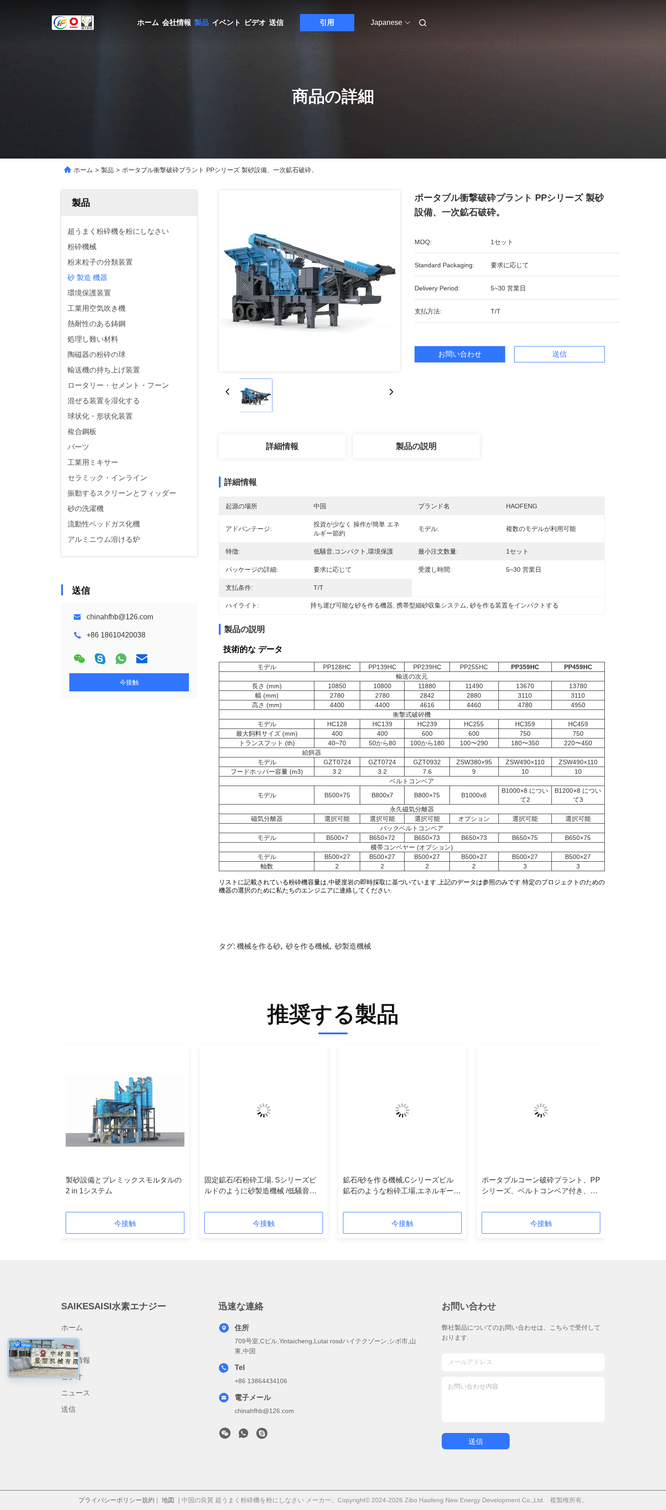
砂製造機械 (353, 946)
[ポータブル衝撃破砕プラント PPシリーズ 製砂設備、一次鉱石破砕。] (309, 280)
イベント (226, 22)
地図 (168, 1500)
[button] (77, 1131)
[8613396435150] (243, 1435)
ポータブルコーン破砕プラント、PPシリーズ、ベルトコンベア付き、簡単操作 (541, 1186)
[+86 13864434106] (262, 1435)
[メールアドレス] (142, 658)
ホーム (148, 22)
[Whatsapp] (121, 658)
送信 (276, 22)
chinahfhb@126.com (120, 617)
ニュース (75, 1393)
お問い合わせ (460, 354)
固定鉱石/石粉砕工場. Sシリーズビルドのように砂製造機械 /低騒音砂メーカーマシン (260, 1186)
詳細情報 (282, 446)
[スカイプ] (100, 658)
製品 (201, 22)
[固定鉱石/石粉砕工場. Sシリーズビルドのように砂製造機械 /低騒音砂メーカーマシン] (263, 1110)
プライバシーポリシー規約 (116, 1500)
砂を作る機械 (307, 946)
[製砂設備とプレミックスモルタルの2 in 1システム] (125, 1110)
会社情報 (176, 22)
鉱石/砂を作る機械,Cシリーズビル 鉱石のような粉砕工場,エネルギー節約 (402, 1186)
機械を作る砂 (258, 946)
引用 (327, 22)
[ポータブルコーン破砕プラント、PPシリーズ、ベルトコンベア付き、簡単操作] (541, 1110)
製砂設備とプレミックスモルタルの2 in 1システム (124, 1185)
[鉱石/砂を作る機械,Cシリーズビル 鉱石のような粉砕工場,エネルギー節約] (402, 1110)
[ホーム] (74, 22)
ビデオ (255, 22)
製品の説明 (416, 446)
